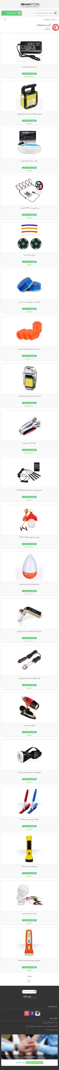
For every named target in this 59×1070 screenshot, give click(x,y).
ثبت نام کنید (20, 1062)
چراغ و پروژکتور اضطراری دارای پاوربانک (29, 114)
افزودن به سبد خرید (29, 73)
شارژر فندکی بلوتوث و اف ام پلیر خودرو (29, 631)
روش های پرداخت (52, 1030)
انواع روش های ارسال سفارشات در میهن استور (42, 1026)
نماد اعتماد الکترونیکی (50, 1023)
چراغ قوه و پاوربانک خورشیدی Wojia (29, 960)
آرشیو (47, 29)
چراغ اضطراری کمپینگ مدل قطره (29, 584)
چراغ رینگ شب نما (29, 255)
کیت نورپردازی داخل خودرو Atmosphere (29, 490)
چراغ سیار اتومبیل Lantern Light (29, 537)
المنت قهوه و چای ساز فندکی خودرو (29, 678)
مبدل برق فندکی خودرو (29, 67)
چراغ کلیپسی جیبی (29, 725)
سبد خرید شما (11, 13)
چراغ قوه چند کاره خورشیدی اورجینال (29, 772)
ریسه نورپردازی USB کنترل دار (29, 208)
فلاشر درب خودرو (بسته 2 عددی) (29, 302)
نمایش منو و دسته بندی (45, 13)
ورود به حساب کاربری (34, 1062)
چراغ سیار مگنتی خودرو (29, 913)
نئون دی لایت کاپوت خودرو (29, 161)
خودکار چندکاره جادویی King (29, 819)
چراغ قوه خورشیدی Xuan (29, 866)
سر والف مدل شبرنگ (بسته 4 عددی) (29, 349)
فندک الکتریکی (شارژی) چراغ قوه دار (29, 396)
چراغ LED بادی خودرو (29, 443)
